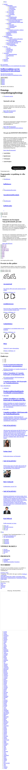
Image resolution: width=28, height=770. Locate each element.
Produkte (5, 4)
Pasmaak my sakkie (18, 168)
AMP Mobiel (4, 575)
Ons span (8, 48)
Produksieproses (10, 55)
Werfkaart (24, 574)
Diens (7, 58)
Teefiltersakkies (12, 18)
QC (7, 57)
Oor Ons (5, 46)
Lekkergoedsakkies (10, 44)
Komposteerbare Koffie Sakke (16, 22)
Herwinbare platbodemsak (15, 41)
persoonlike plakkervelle (6, 576)
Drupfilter (8, 15)
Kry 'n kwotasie (4, 64)
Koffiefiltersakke (13, 17)
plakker (14, 576)
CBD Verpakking (10, 12)
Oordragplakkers (13, 31)
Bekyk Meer (6, 110)
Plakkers (8, 28)
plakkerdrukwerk (12, 577)
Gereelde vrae (9, 50)
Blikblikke (8, 33)
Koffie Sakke (9, 37)
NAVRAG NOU (4, 572)
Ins (1, 588)
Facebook (3, 586)
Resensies (5, 59)
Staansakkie (12, 8)
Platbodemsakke (13, 6)
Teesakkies (8, 23)
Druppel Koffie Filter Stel (12, 42)
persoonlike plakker (20, 576)
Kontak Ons (9, 51)
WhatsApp (3, 585)
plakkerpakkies (4, 577)
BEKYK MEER (4, 77)
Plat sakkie (11, 10)
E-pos (2, 584)
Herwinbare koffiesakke (14, 21)
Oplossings (5, 36)
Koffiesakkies (9, 5)
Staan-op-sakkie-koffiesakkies (16, 39)
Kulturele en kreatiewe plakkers (16, 30)
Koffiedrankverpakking (11, 32)
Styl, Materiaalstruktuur (11, 54)
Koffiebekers (9, 35)
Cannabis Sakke (13, 45)
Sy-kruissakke (12, 9)
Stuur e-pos (3, 583)
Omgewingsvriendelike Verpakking (14, 19)
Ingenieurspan (9, 49)
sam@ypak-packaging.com (9, 535)
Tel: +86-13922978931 (8, 537)
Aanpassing (6, 53)
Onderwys (5, 60)
